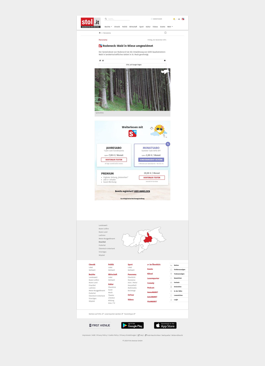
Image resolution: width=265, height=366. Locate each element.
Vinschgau (102, 252)
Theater (111, 295)
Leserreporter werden (113, 314)
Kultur (148, 27)
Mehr (169, 27)
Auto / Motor (132, 283)
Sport (141, 27)
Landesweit (103, 225)
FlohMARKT (152, 302)
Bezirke (107, 27)
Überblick (112, 287)
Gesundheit (132, 285)
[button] (165, 33)
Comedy (150, 283)
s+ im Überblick (153, 265)
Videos (155, 27)
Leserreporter (153, 278)
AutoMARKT (152, 297)
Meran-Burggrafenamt (107, 239)
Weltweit (92, 270)
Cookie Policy (113, 335)
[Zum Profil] (179, 19)
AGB (93, 335)
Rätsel (150, 274)
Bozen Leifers (104, 229)
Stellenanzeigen (179, 269)
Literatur (111, 298)
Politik (124, 27)
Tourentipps (128, 314)
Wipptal (102, 255)
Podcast (150, 288)
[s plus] (183, 19)
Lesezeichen (178, 295)
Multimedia (132, 288)
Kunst (110, 290)
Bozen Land (103, 232)
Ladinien (102, 235)
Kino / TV (111, 303)
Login (176, 300)
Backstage (132, 291)
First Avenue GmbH (135, 341)
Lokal (91, 267)
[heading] (132, 46)
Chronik (117, 27)
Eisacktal (102, 242)
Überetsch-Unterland (107, 249)
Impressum (86, 335)
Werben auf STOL (95, 314)
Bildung (111, 301)
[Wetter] (174, 19)
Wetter (176, 265)
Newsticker (178, 278)
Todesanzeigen (179, 274)
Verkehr (177, 282)
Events (162, 27)
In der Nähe (178, 291)
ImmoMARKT (152, 292)
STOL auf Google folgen (134, 65)
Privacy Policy (102, 335)
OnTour (131, 295)
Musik (110, 293)
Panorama (107, 33)
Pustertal (102, 245)
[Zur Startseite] (100, 33)
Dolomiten (177, 287)
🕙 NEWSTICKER (156, 19)
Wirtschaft (133, 27)
